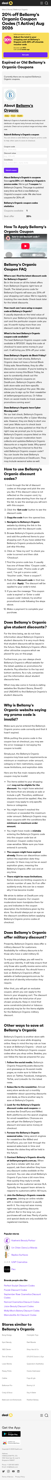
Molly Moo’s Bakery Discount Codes (21, 1310)
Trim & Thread (7, 1356)
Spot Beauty (7, 1342)
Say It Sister (31, 1392)
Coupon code (9, 146)
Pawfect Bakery (32, 1400)
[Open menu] (41, 3)
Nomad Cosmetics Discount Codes (21, 1302)
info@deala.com (12, 1467)
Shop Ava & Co (32, 1349)
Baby (7, 116)
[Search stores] (46, 3)
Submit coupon (11, 170)
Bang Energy (7, 1335)
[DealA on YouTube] (13, 1472)
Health (20, 116)
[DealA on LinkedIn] (18, 1472)
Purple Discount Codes (15, 1290)
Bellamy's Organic (18, 107)
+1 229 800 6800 (13, 1465)
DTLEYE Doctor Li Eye (35, 1356)
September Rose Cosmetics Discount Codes (22, 1296)
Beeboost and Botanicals (11, 1400)
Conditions (8, 160)
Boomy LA (31, 1385)
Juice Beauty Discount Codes (18, 1306)
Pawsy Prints (7, 1371)
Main (4, 9)
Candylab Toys (32, 1335)
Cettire (4, 1378)
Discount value (10, 153)
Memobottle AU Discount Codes (20, 1315)
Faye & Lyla (31, 1378)
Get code (25, 55)
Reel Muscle (31, 1342)
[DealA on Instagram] (8, 1472)
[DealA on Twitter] (3, 1472)
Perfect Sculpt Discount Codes (19, 1285)
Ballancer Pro (7, 1385)
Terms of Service (7, 1477)
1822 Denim (6, 1349)
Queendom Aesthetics (35, 1364)
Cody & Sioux (7, 1392)
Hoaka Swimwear (33, 1371)
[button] (25, 42)
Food (13, 116)
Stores (9, 9)
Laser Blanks (7, 1364)
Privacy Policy (20, 1477)
